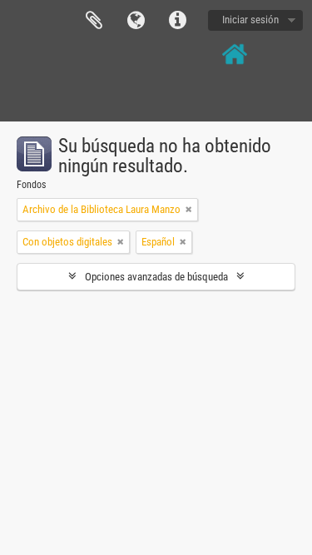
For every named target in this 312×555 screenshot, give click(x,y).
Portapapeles (94, 21)
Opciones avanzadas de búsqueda (156, 276)
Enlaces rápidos (177, 21)
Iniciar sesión (250, 19)
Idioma (135, 21)
